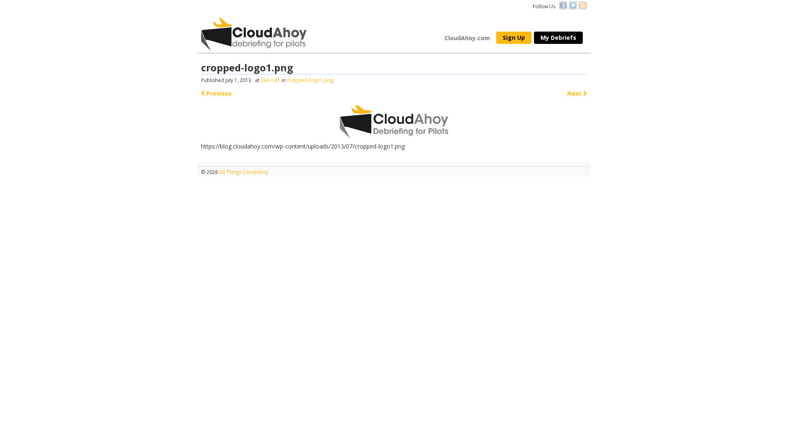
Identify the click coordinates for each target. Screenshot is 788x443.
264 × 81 (270, 80)
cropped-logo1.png (310, 80)
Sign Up (514, 37)
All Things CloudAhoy (243, 172)
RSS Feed (583, 5)
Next (575, 93)
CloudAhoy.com (467, 38)
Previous (218, 93)
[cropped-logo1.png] (394, 121)
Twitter (573, 5)
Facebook (563, 5)
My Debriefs (558, 37)
